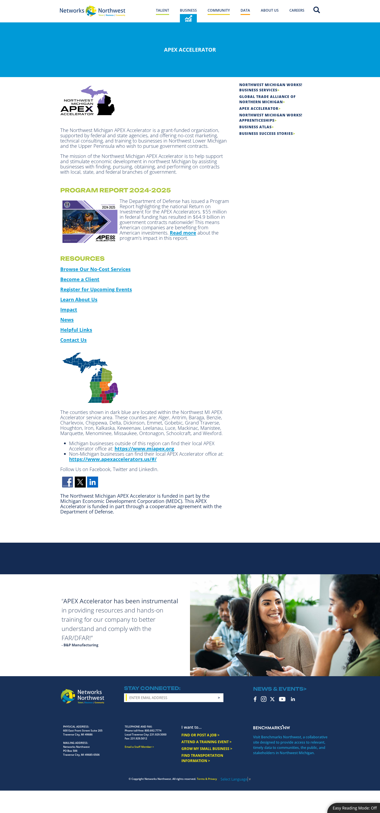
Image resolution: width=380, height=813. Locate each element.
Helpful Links (76, 329)
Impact (68, 309)
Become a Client (79, 279)
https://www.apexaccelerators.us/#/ (113, 459)
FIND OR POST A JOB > (200, 735)
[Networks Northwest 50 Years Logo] (92, 11)
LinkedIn (293, 699)
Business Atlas (255, 127)
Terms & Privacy (207, 779)
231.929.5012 (138, 738)
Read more (183, 232)
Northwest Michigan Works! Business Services (270, 87)
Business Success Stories (266, 133)
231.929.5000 (158, 734)
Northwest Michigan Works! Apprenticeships (270, 118)
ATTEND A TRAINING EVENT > (206, 741)
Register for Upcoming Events (96, 289)
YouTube (282, 699)
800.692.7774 (153, 730)
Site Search (317, 10)
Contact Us (73, 339)
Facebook (255, 699)
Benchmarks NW (271, 727)
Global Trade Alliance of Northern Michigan (267, 99)
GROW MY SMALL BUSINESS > (206, 748)
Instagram (264, 699)
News (67, 319)
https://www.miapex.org (144, 448)
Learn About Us (78, 299)
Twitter (272, 699)
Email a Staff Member (138, 747)
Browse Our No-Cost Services (95, 269)
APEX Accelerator (258, 108)
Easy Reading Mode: (355, 808)
